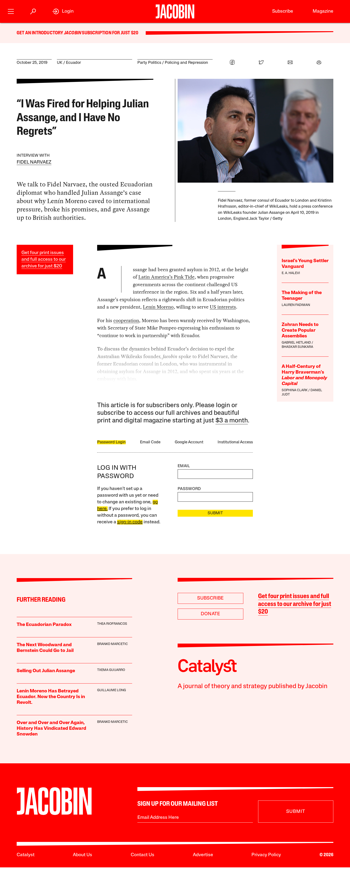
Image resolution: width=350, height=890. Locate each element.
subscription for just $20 (109, 33)
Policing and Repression (186, 63)
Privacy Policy (266, 855)
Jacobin (72, 33)
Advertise (203, 855)
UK (59, 63)
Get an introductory (40, 33)
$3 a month (231, 421)
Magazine (323, 11)
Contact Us (142, 855)
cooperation (126, 320)
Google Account (189, 442)
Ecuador (73, 63)
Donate (210, 614)
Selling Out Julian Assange (46, 671)
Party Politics (149, 63)
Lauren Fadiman (296, 305)
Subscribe (282, 11)
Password (189, 489)
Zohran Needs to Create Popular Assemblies (300, 330)
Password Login (111, 442)
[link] (63, 11)
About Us (82, 855)
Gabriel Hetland (296, 343)
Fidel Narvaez (34, 162)
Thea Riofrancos (112, 624)
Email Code (150, 442)
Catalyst (26, 855)
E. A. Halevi (291, 273)
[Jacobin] (175, 11)
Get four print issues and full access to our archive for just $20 (43, 259)
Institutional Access (235, 442)
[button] (11, 11)
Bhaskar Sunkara (297, 347)
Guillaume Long (111, 690)
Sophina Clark (295, 390)
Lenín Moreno (158, 306)
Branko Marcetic (112, 644)
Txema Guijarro (111, 670)
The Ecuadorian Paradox (44, 624)
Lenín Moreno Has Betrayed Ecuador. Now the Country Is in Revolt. (51, 697)
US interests (223, 306)
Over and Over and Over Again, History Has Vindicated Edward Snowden (51, 728)
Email (184, 466)
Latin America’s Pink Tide (166, 276)
